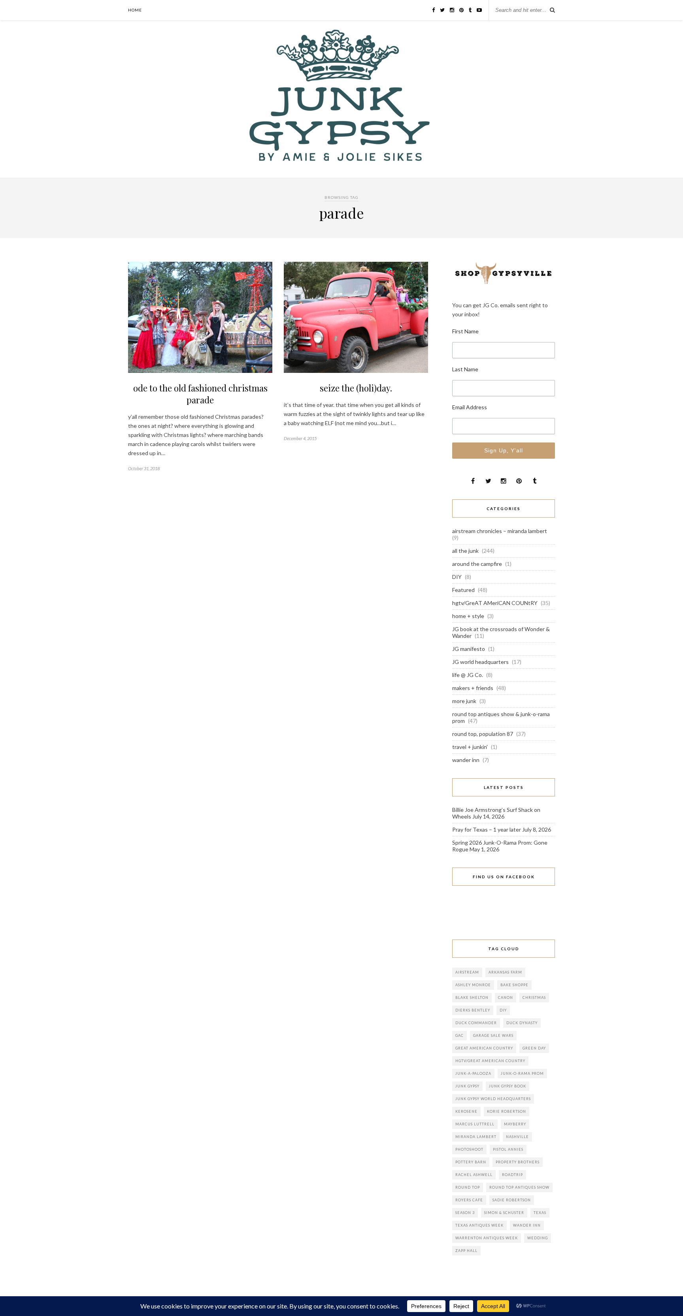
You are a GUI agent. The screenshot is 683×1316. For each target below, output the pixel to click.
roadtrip (512, 1174)
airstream (467, 972)
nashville (517, 1136)
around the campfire (477, 563)
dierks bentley (472, 1010)
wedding (537, 1238)
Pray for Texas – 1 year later (486, 829)
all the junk (465, 550)
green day (534, 1048)
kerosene (466, 1111)
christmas (534, 997)
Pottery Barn (470, 1162)
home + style (468, 616)
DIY (457, 576)
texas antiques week (479, 1225)
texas (540, 1212)
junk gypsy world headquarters (493, 1099)
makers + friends (472, 687)
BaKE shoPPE (514, 985)
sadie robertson (511, 1200)
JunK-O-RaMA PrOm (522, 1073)
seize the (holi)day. (356, 388)
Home (135, 10)
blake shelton (472, 997)
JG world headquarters (480, 661)
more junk (464, 701)
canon (505, 997)
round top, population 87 (482, 733)
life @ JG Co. (467, 674)
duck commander (476, 1023)
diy (503, 1010)
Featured (463, 589)
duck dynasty (522, 1023)
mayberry (515, 1124)
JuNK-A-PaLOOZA (473, 1073)
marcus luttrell (474, 1124)
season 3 (465, 1212)
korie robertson (506, 1111)
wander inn (465, 759)
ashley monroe (473, 985)
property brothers (518, 1162)
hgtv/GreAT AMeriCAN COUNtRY (495, 602)
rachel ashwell (473, 1174)
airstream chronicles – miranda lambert (499, 531)
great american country (484, 1048)
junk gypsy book (507, 1086)
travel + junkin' (470, 746)
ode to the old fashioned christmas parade (200, 394)
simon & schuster (504, 1212)
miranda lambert (475, 1136)
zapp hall (466, 1250)
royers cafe (469, 1200)
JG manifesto (468, 648)
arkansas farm (505, 972)
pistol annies (508, 1149)
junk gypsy (467, 1086)
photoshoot (469, 1149)
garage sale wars (493, 1035)
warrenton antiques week (486, 1238)
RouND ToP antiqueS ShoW (519, 1187)
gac (459, 1035)
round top (467, 1187)
